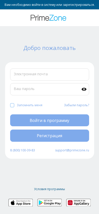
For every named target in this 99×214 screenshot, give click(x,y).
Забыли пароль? (76, 105)
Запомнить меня (29, 105)
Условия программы (49, 189)
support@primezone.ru (72, 150)
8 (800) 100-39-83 (22, 150)
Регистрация (49, 135)
